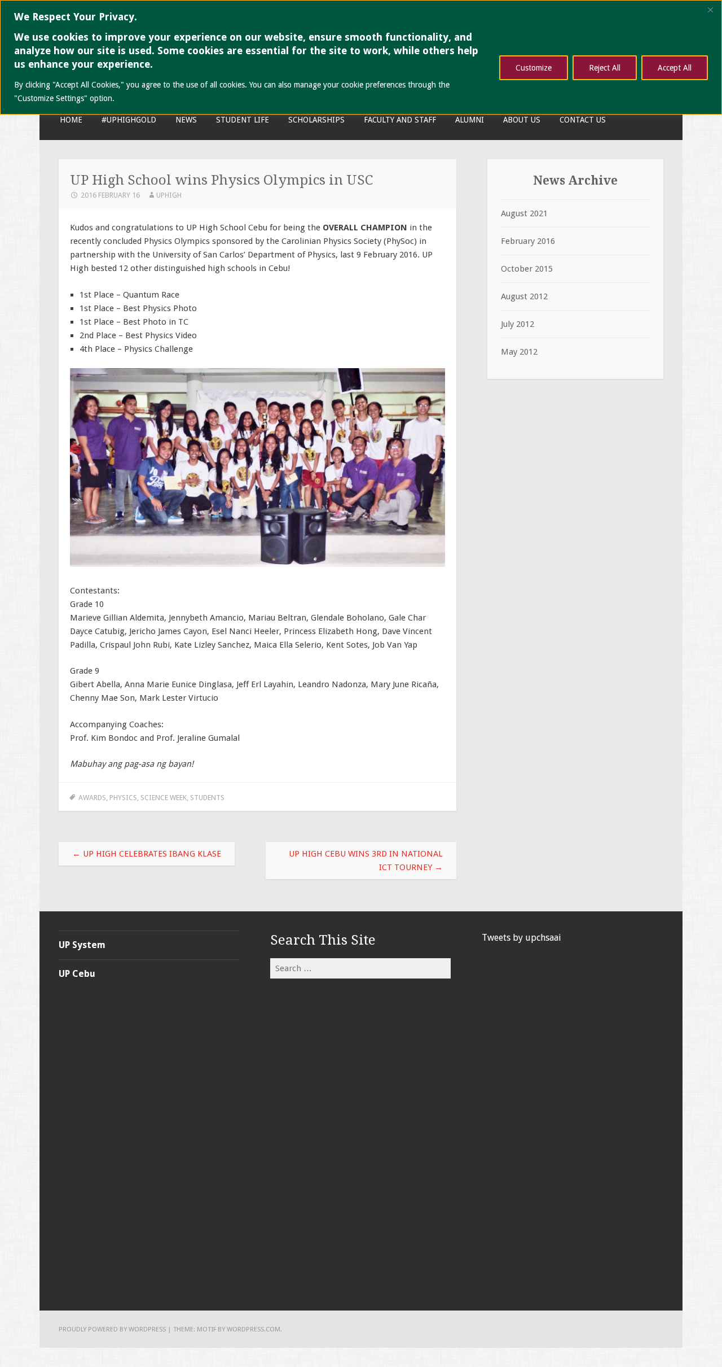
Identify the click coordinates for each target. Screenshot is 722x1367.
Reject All (604, 67)
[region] (361, 57)
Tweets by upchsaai (521, 937)
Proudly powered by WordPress (112, 1329)
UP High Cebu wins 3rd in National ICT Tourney (366, 860)
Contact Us (583, 119)
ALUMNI (469, 119)
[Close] (710, 9)
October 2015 (527, 269)
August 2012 (524, 296)
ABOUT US (521, 119)
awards (92, 797)
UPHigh (169, 195)
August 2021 (524, 213)
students (207, 797)
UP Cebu (77, 973)
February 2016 (528, 241)
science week (163, 797)
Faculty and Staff (400, 119)
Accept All (675, 67)
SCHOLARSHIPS (316, 119)
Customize (534, 67)
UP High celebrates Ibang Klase (146, 854)
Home (71, 119)
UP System (82, 945)
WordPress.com (253, 1329)
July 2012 (517, 324)
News (186, 119)
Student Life (242, 119)
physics (123, 797)
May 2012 (519, 352)
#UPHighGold (129, 119)
